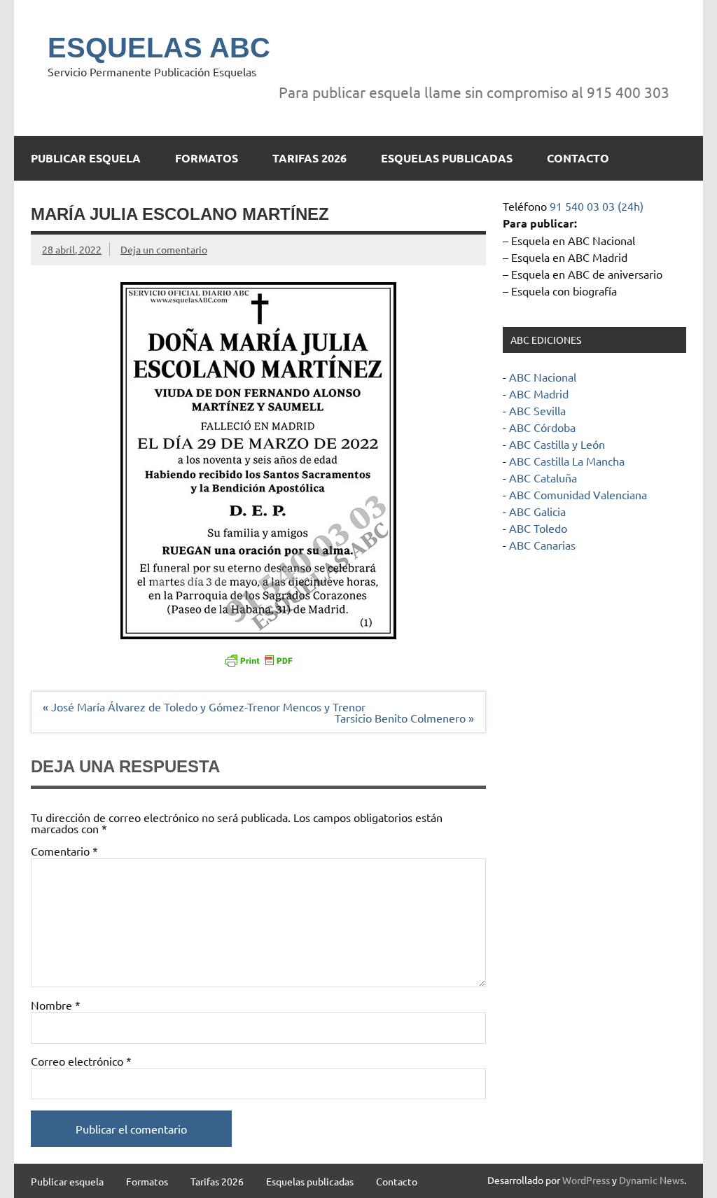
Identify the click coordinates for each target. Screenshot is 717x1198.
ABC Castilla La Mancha (567, 461)
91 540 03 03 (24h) (596, 206)
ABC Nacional (542, 377)
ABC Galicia (537, 511)
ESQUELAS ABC (159, 47)
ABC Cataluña (543, 478)
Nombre (56, 1004)
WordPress (586, 1179)
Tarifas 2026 (309, 158)
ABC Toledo (538, 528)
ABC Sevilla (537, 410)
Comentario (64, 850)
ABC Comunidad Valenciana (578, 494)
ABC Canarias (542, 545)
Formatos (206, 158)
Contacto (578, 158)
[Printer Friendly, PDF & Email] (258, 659)
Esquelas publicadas (447, 158)
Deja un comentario (163, 249)
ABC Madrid (539, 393)
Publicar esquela (86, 158)
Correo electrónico (81, 1060)
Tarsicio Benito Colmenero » (404, 718)
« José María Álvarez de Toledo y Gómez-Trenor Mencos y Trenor (204, 706)
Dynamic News (651, 1179)
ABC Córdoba (542, 427)
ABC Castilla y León (557, 444)
